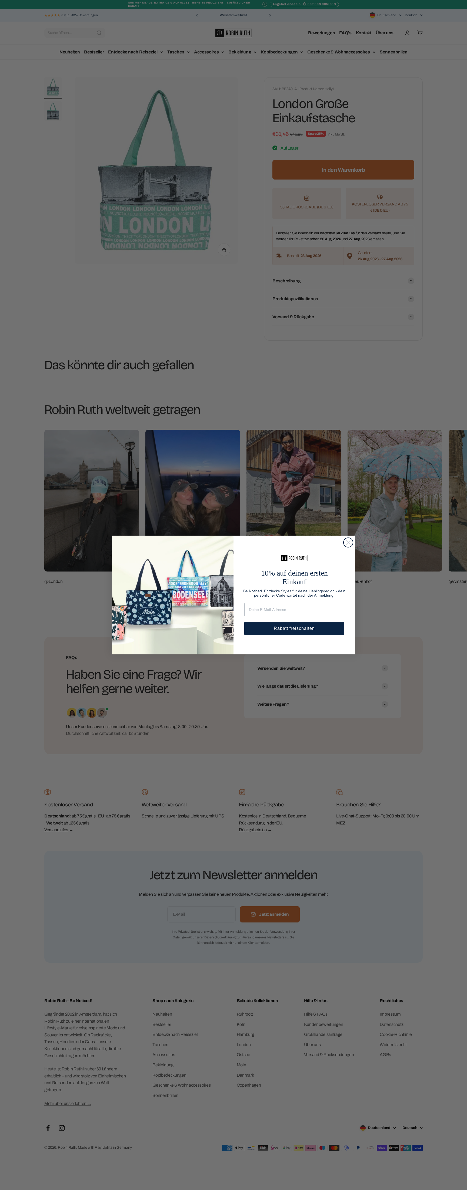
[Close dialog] (348, 542)
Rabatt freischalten (294, 628)
